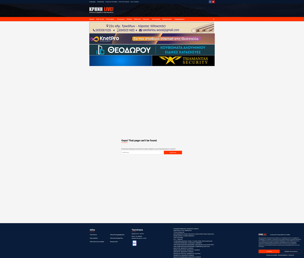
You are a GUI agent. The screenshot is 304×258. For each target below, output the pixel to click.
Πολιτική (146, 19)
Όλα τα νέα (100, 19)
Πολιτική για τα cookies (271, 255)
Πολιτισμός (110, 19)
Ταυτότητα (291, 255)
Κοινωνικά (120, 19)
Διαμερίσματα (179, 19)
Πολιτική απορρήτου (283, 255)
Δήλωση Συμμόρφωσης (117, 234)
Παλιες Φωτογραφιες (111, 2)
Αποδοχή (269, 251)
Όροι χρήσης (94, 238)
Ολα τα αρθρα (135, 2)
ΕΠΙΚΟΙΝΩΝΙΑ (100, 2)
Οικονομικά (156, 19)
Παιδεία (129, 19)
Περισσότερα (167, 19)
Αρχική (91, 19)
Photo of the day (124, 2)
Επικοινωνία (114, 241)
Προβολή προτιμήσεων (291, 251)
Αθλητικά (137, 19)
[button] (214, 19)
